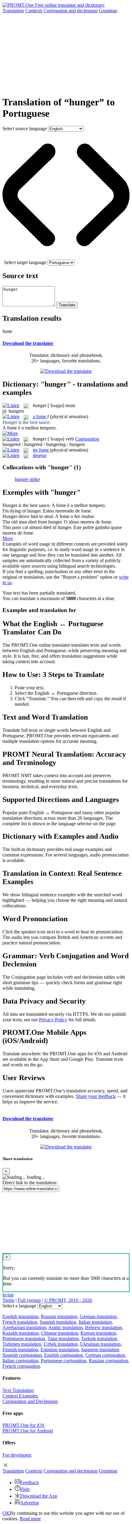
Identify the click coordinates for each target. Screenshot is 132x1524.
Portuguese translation (23, 1338)
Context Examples (20, 1395)
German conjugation (105, 1355)
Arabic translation (65, 1327)
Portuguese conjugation (63, 1360)
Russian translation (59, 1316)
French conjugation (21, 1366)
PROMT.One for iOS (23, 1425)
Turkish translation (99, 1338)
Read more (30, 1518)
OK (6, 1513)
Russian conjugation (108, 1360)
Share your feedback (96, 1096)
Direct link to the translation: (29, 1182)
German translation (98, 1316)
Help (25, 1489)
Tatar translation (63, 1338)
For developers (16, 1455)
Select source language (24, 128)
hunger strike (27, 479)
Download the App (38, 1496)
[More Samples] (10, 433)
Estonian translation (60, 1349)
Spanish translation (58, 1322)
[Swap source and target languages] (66, 256)
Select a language (19, 1305)
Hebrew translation (103, 1327)
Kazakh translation (20, 1333)
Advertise (29, 1502)
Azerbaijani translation (24, 1327)
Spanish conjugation (22, 1355)
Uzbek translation (61, 1344)
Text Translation (18, 1390)
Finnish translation (20, 1349)
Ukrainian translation (100, 1344)
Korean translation (98, 1333)
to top (8, 1294)
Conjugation (71, 10)
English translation (20, 1316)
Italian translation (95, 1322)
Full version (29, 1300)
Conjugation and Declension (30, 1401)
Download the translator (27, 343)
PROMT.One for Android (27, 1430)
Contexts (33, 10)
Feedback (29, 1482)
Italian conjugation (20, 1360)
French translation (19, 1322)
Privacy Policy (53, 1019)
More (7, 538)
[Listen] (10, 405)
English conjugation (63, 1355)
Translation (13, 10)
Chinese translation (59, 1333)
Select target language (25, 262)
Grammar (108, 10)
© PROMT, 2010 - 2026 (68, 1300)
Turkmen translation (21, 1344)
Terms (8, 1300)
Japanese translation (100, 1349)
